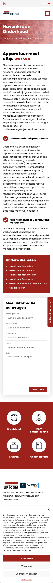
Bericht (9, 353)
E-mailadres (11, 333)
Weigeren (26, 566)
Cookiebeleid (26, 579)
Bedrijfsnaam (12, 323)
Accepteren (26, 558)
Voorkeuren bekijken (26, 573)
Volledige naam (13, 314)
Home (5, 38)
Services (14, 38)
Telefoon (9, 343)
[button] (48, 509)
